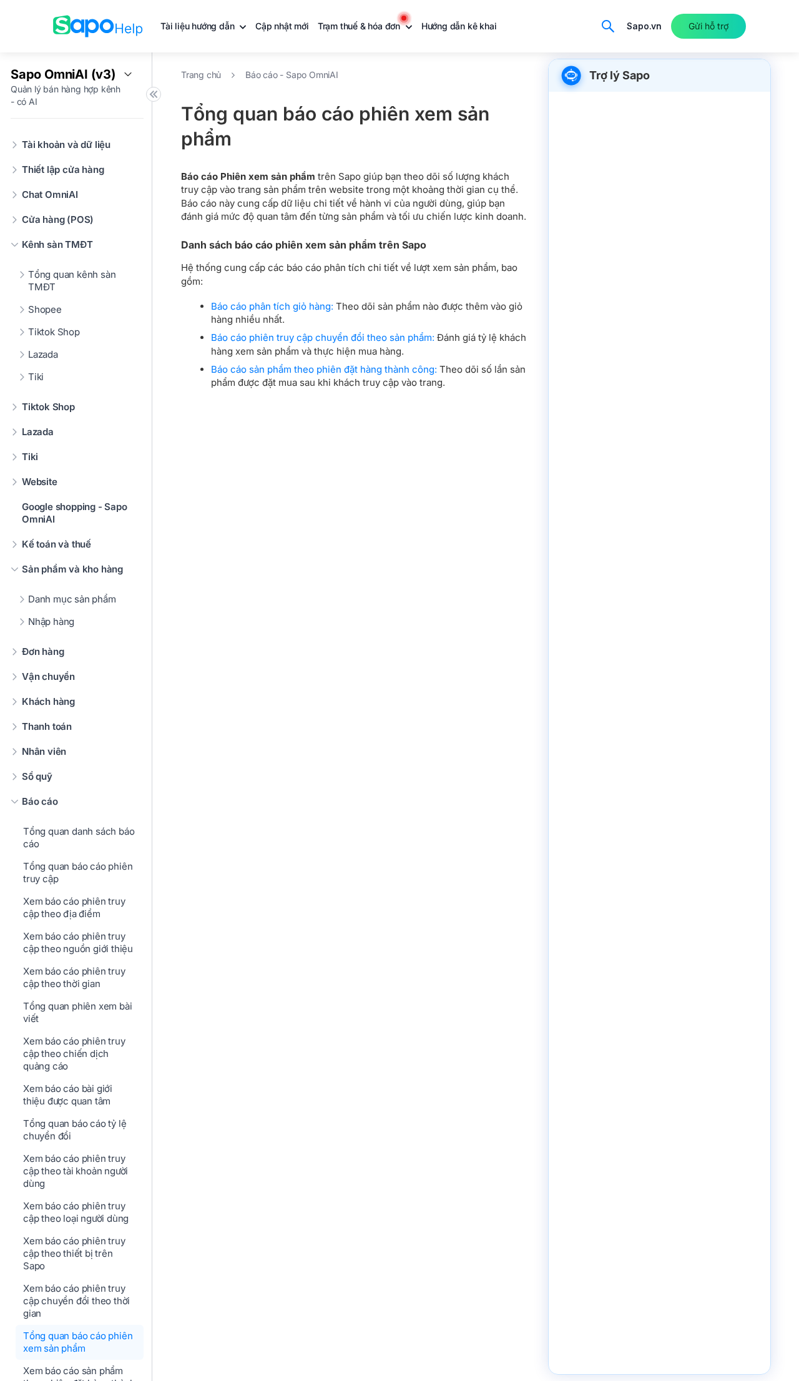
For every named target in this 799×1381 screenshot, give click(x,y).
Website (39, 482)
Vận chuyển (48, 676)
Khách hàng (48, 701)
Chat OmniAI (50, 194)
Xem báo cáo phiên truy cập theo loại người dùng (76, 1212)
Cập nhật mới (282, 26)
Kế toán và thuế (56, 544)
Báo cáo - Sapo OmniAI (291, 74)
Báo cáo (40, 801)
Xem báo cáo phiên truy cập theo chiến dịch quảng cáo (74, 1053)
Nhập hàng (51, 621)
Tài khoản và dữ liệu (66, 144)
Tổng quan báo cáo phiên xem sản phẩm (77, 1342)
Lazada (43, 354)
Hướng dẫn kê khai (459, 26)
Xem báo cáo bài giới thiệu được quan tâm (67, 1095)
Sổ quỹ (37, 776)
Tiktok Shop (54, 332)
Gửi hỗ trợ (708, 26)
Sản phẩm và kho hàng (72, 569)
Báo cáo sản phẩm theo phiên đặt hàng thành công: (325, 369)
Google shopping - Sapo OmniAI (74, 513)
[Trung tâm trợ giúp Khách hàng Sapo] (98, 26)
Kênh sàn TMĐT (57, 244)
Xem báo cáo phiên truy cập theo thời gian (74, 977)
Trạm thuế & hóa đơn (360, 26)
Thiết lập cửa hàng (63, 169)
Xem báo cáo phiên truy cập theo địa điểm (74, 907)
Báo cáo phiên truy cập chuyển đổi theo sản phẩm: (322, 337)
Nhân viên (44, 751)
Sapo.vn (644, 26)
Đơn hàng (43, 651)
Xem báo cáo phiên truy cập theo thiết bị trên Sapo (74, 1253)
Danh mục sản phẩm (72, 599)
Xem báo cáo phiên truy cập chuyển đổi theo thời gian (76, 1300)
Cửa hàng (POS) (58, 219)
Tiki (36, 377)
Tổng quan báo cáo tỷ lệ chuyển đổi (74, 1130)
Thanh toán (47, 726)
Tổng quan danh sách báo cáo (78, 837)
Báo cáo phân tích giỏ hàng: (273, 306)
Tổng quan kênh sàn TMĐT (71, 280)
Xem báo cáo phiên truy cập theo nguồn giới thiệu (78, 942)
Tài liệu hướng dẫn (198, 26)
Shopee (45, 309)
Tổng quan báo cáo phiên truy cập (77, 872)
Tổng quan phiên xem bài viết (77, 1012)
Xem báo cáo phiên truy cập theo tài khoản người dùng (75, 1170)
